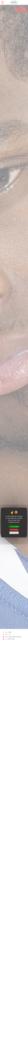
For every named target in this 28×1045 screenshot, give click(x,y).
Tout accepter (14, 526)
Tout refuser (14, 529)
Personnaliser (14, 532)
